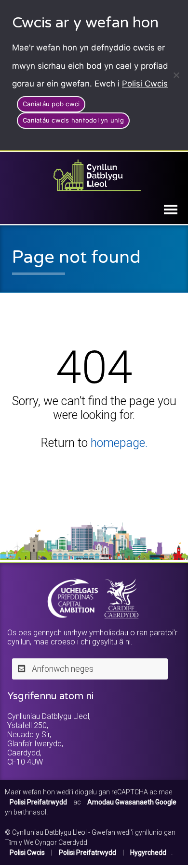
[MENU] (170, 209)
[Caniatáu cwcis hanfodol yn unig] (176, 75)
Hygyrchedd (148, 852)
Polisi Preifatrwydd (87, 852)
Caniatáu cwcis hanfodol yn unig (73, 120)
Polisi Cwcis (145, 83)
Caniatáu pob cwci (51, 104)
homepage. (119, 443)
